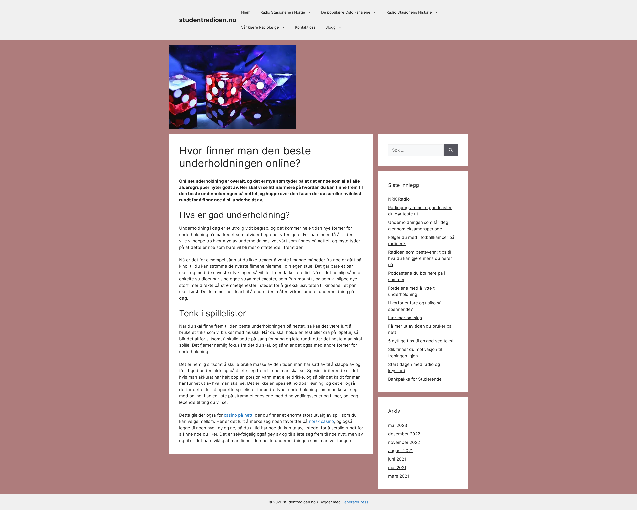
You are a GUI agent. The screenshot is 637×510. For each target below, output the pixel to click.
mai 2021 (397, 467)
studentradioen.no (207, 20)
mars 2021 (398, 476)
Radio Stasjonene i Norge (282, 12)
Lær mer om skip (405, 317)
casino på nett (238, 415)
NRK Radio (399, 199)
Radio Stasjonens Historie (409, 12)
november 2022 (404, 442)
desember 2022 (404, 433)
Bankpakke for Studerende (415, 379)
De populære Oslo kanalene (345, 12)
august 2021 (400, 450)
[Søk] (451, 150)
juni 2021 (397, 459)
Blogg (330, 27)
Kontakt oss (305, 27)
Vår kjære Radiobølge (260, 27)
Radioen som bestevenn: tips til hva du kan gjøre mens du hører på (420, 258)
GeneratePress (355, 502)
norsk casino (321, 421)
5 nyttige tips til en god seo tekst (421, 340)
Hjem (245, 12)
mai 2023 (397, 425)
